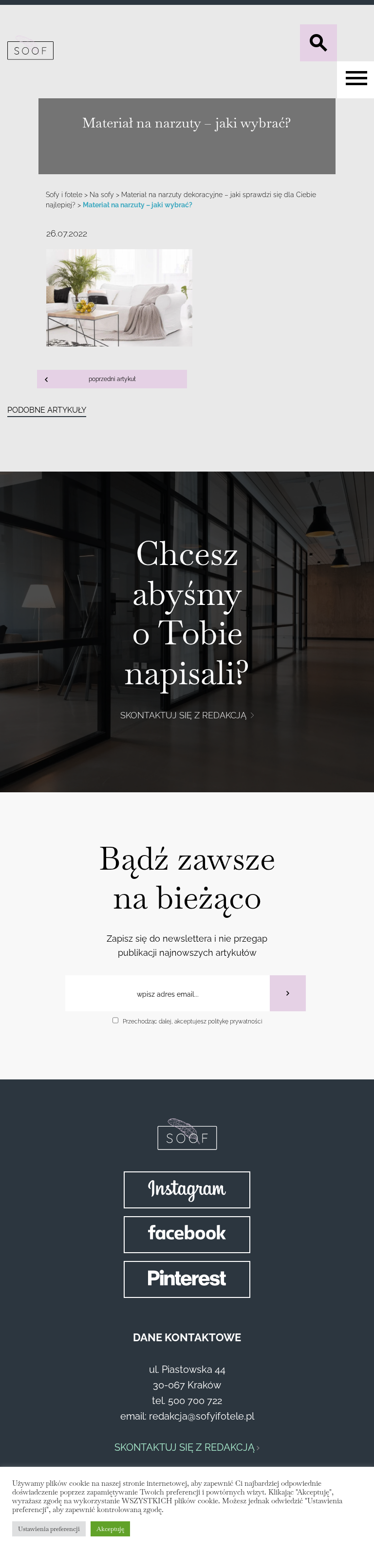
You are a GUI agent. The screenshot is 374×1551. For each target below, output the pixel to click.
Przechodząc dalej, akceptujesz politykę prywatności (192, 1021)
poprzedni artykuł (112, 379)
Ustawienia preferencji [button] (49, 1529)
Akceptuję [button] (110, 1529)
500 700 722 (195, 1400)
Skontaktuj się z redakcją (184, 715)
